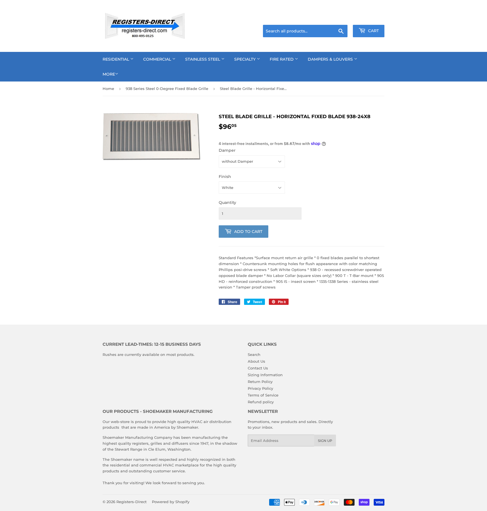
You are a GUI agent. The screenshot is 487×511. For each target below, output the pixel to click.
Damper (227, 150)
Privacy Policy (260, 388)
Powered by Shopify (170, 501)
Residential (116, 59)
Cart (373, 30)
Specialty (245, 59)
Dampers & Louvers (331, 59)
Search (254, 354)
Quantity (227, 202)
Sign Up (325, 441)
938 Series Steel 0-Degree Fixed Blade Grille (167, 88)
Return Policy (260, 381)
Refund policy (261, 402)
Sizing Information (265, 375)
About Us (256, 361)
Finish (225, 176)
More (109, 74)
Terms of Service (263, 395)
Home (108, 88)
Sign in (340, 18)
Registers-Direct (131, 501)
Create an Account (368, 18)
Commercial (157, 59)
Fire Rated (282, 59)
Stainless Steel (203, 59)
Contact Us (258, 368)
